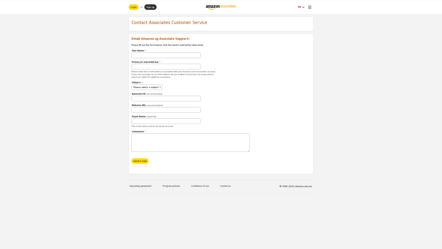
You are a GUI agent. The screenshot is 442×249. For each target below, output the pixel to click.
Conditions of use (200, 186)
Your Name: (139, 50)
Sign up (150, 7)
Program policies (171, 186)
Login (134, 7)
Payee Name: (144, 116)
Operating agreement (140, 186)
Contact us (225, 186)
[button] (301, 7)
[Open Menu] (309, 7)
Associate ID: (147, 93)
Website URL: (147, 105)
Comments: (139, 131)
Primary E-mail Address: (146, 62)
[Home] (221, 7)
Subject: (137, 82)
